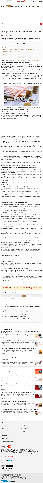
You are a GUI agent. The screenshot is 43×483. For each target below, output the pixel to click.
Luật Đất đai (17, 478)
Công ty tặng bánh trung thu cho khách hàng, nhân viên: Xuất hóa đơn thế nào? (19, 348)
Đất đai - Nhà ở (14, 6)
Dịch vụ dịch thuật (25, 428)
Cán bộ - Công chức (26, 6)
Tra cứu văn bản (25, 424)
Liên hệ (3, 428)
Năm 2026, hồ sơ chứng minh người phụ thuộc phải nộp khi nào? (15, 383)
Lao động (33, 6)
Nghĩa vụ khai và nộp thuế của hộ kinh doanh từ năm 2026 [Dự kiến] (16, 311)
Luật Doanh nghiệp (11, 478)
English (35, 1)
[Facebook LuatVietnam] (1, 460)
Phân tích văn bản (25, 425)
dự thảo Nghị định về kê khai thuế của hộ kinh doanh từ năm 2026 (27, 60)
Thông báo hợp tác (5, 442)
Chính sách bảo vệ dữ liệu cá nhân (7, 441)
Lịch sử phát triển (5, 425)
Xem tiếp (21, 418)
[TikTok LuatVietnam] (7, 460)
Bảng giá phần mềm (5, 435)
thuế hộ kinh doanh (14, 298)
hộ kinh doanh (7, 298)
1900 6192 (6, 287)
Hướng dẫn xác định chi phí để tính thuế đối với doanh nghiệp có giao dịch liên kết (19, 409)
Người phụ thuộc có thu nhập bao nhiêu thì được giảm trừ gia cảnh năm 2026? (18, 392)
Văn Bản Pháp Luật (4, 478)
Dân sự (38, 6)
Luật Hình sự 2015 (23, 478)
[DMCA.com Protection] (11, 481)
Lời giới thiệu (4, 424)
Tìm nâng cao (39, 25)
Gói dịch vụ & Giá (28, 1)
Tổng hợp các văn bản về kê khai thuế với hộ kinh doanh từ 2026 (15, 316)
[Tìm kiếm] (41, 24)
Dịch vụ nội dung (25, 429)
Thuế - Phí (8, 6)
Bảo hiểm (20, 6)
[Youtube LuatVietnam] (5, 460)
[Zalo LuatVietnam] (3, 460)
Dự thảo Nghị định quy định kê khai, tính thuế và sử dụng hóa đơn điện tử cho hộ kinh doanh (21, 306)
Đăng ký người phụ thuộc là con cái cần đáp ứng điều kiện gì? (15, 375)
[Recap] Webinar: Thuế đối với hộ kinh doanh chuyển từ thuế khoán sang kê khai (19, 321)
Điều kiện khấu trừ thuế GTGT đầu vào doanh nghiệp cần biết (14, 401)
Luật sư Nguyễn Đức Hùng (22, 35)
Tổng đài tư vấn (25, 431)
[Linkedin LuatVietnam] (11, 460)
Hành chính (3, 6)
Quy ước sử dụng (5, 438)
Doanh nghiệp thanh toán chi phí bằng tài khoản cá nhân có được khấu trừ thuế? (19, 340)
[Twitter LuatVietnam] (9, 460)
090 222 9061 (26, 287)
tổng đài (17, 287)
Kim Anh (7, 35)
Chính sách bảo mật (5, 439)
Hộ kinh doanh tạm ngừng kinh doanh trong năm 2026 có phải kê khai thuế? (18, 318)
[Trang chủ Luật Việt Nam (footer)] (21, 446)
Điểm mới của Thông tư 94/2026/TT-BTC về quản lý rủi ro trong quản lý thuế (18, 368)
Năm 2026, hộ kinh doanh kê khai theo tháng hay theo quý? (14, 314)
